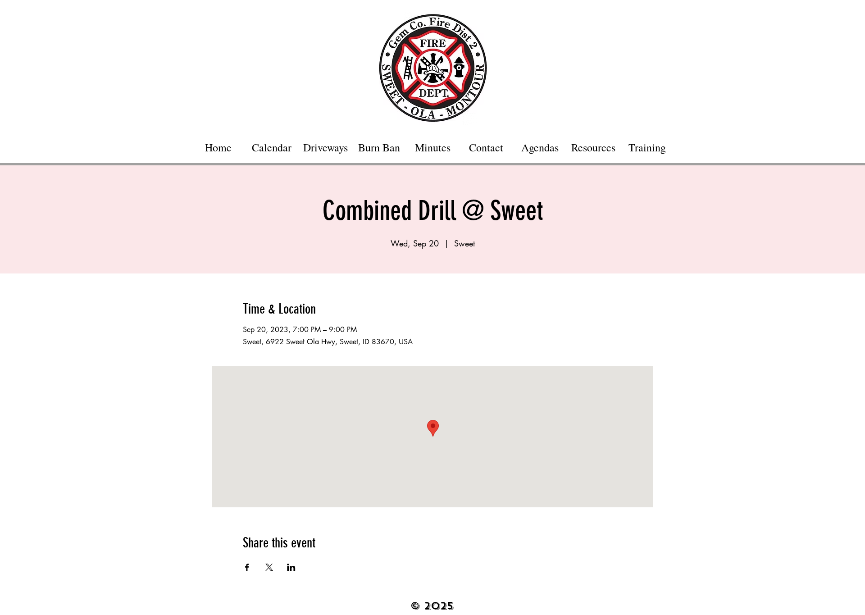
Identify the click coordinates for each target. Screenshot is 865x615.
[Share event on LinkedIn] (291, 567)
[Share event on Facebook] (247, 567)
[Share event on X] (269, 567)
